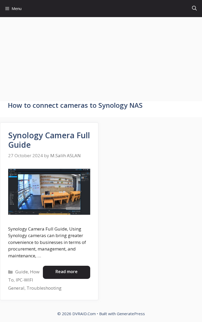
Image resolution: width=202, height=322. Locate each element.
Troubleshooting (44, 288)
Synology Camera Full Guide (49, 140)
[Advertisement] (101, 56)
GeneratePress (131, 313)
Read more (66, 271)
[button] (194, 8)
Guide (21, 272)
